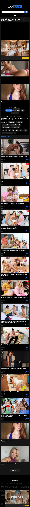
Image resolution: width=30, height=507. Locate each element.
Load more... (15, 470)
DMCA (24, 478)
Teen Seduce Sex (15, 127)
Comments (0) (15, 112)
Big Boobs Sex (12, 122)
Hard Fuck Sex (14, 124)
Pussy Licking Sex (6, 127)
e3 (6, 130)
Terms (18, 478)
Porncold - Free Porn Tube (22, 0)
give (9, 130)
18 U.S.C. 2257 (15, 480)
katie (17, 130)
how (13, 130)
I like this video (9, 107)
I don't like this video (11, 107)
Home (5, 478)
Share (22, 110)
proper (3, 132)
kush (21, 130)
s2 (15, 132)
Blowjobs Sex (19, 122)
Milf (20, 124)
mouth (25, 130)
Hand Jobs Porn (5, 124)
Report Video (16, 110)
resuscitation (10, 132)
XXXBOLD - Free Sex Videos (9, 0)
